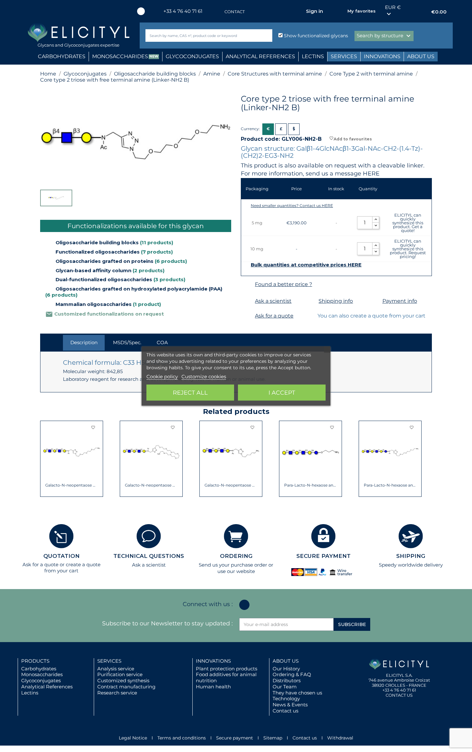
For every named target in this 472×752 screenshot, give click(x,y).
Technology (286, 698)
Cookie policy (162, 376)
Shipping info (336, 301)
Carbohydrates (38, 669)
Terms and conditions (181, 738)
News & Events (290, 705)
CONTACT (234, 11)
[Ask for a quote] (247, 316)
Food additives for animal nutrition (226, 677)
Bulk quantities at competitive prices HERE (306, 265)
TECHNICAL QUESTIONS (148, 556)
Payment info (399, 301)
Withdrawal (340, 738)
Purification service (120, 674)
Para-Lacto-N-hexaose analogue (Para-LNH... (310, 485)
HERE (371, 173)
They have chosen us (297, 693)
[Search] (266, 35)
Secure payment (234, 738)
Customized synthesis (123, 680)
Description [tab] (84, 342)
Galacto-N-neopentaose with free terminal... (71, 485)
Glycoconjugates (41, 680)
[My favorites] (339, 11)
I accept (281, 392)
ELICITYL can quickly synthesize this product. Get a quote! (407, 222)
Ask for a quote (274, 316)
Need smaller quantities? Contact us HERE (292, 205)
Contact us (285, 711)
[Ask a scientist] (247, 301)
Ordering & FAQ (292, 674)
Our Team (285, 687)
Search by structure (384, 36)
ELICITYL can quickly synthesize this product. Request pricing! (408, 248)
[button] (45, 459)
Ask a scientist (273, 301)
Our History (286, 669)
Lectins (29, 693)
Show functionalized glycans (315, 36)
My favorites (361, 10)
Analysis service (115, 669)
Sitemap (272, 738)
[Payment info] (374, 301)
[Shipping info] (311, 301)
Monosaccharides (42, 674)
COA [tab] (162, 342)
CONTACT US (399, 695)
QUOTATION (61, 556)
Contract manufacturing (126, 687)
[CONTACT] (218, 11)
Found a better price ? (283, 284)
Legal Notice (133, 738)
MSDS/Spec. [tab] (127, 342)
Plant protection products (226, 669)
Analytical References (47, 687)
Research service (117, 693)
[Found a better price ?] (247, 285)
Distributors (287, 680)
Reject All (190, 392)
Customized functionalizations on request (104, 314)
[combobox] (198, 35)
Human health (213, 687)
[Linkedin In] (141, 11)
